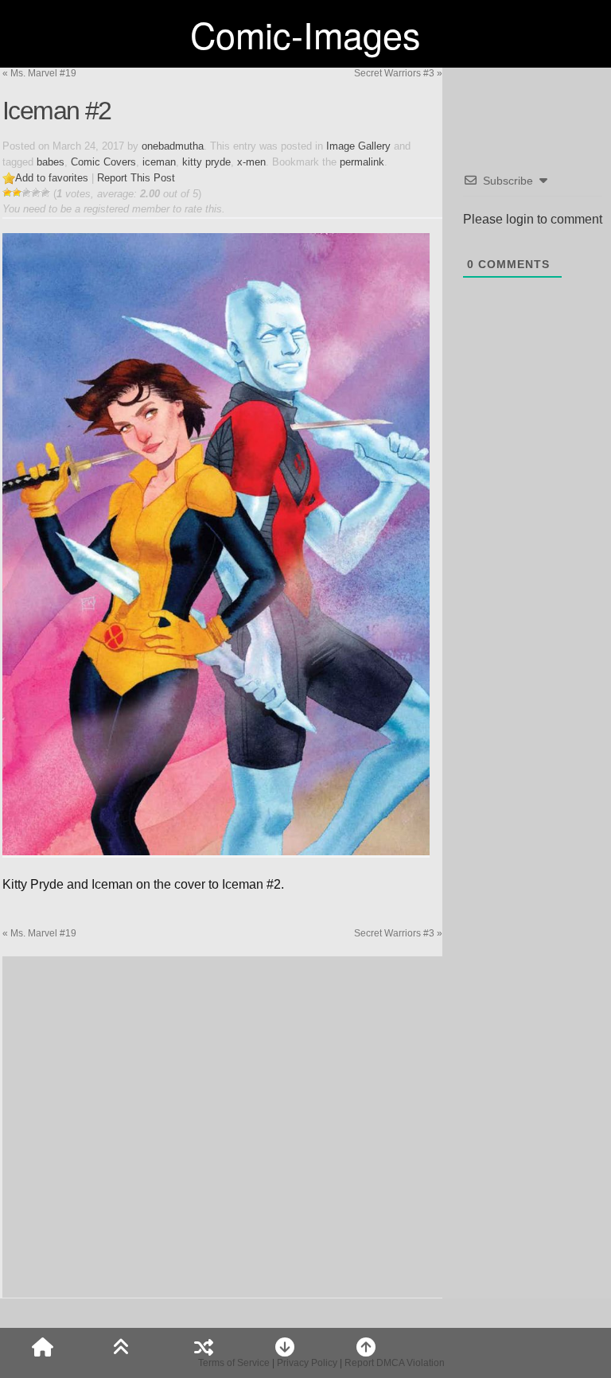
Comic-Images (305, 34)
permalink (362, 162)
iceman (159, 162)
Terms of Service (234, 1362)
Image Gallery (358, 146)
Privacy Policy (307, 1362)
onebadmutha (173, 146)
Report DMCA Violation (394, 1362)
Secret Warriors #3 (398, 73)
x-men (251, 162)
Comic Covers (103, 162)
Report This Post (136, 178)
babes (50, 162)
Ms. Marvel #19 (39, 73)
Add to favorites (51, 178)
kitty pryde (206, 162)
